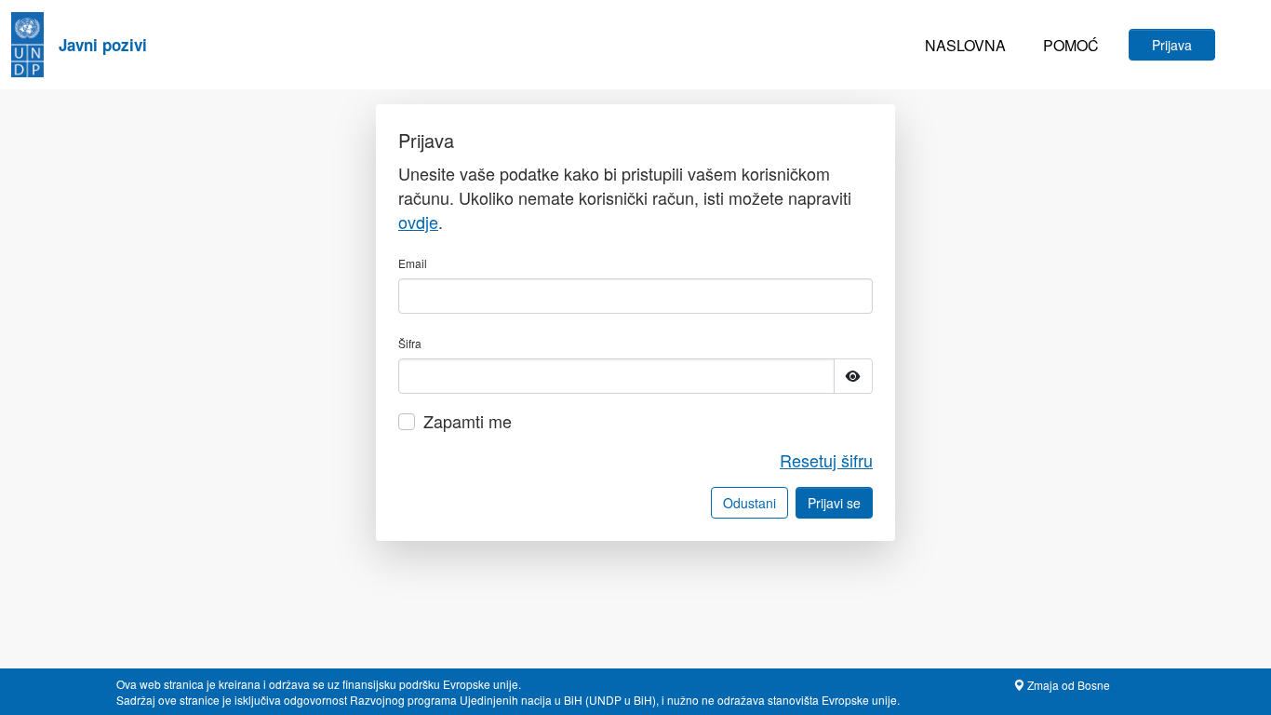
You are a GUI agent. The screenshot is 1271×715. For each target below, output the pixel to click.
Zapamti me (467, 421)
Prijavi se (834, 502)
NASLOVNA (965, 45)
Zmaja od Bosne (1067, 685)
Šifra (409, 343)
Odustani (749, 502)
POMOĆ (1071, 45)
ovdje (418, 221)
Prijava (1172, 44)
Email (412, 263)
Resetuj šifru (826, 460)
